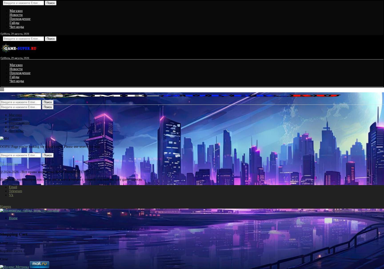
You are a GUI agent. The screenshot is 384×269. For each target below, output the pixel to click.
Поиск (51, 3)
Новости (16, 15)
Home (13, 218)
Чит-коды (17, 27)
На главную (9, 164)
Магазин (16, 11)
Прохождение (20, 19)
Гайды (14, 23)
